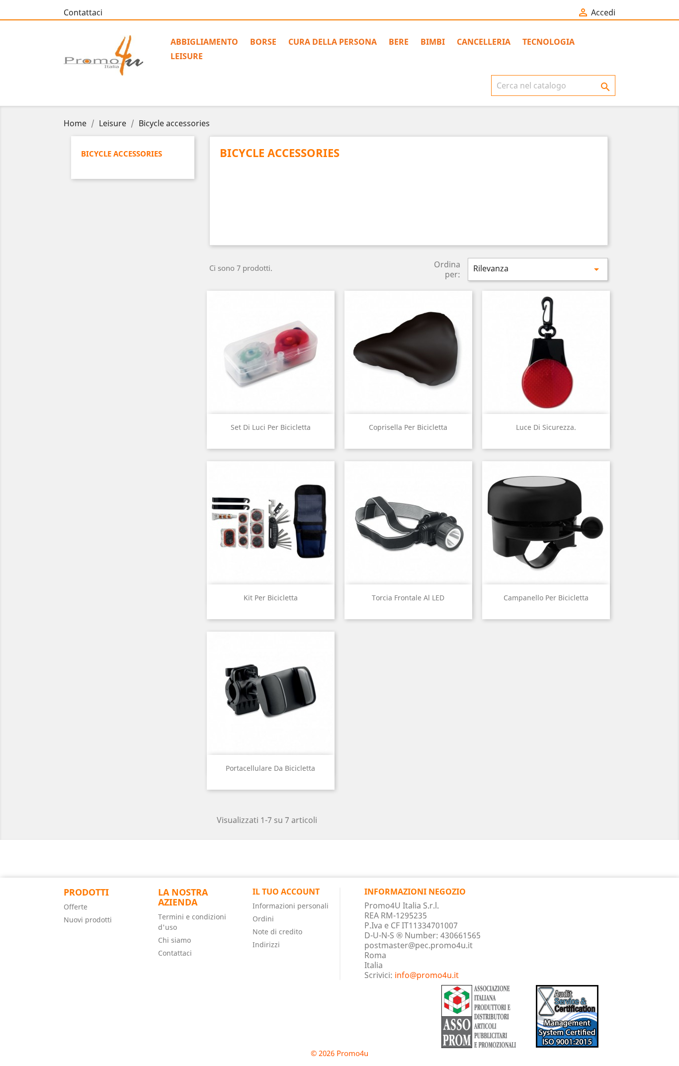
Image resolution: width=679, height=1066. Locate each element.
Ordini (263, 918)
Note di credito (277, 931)
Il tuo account (286, 891)
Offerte (75, 906)
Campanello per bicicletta (546, 597)
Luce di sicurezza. (546, 427)
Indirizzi (266, 944)
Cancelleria (483, 41)
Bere (399, 41)
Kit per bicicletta (271, 597)
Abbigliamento (204, 41)
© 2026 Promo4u (339, 1053)
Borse (263, 41)
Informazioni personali (291, 905)
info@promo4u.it (427, 975)
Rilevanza (537, 269)
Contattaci (83, 12)
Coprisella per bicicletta (408, 427)
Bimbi (433, 41)
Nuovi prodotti (88, 919)
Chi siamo (174, 940)
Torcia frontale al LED (408, 597)
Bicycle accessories (121, 154)
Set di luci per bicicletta (271, 427)
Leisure (186, 56)
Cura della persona (332, 41)
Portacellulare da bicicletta (270, 768)
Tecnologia (548, 41)
